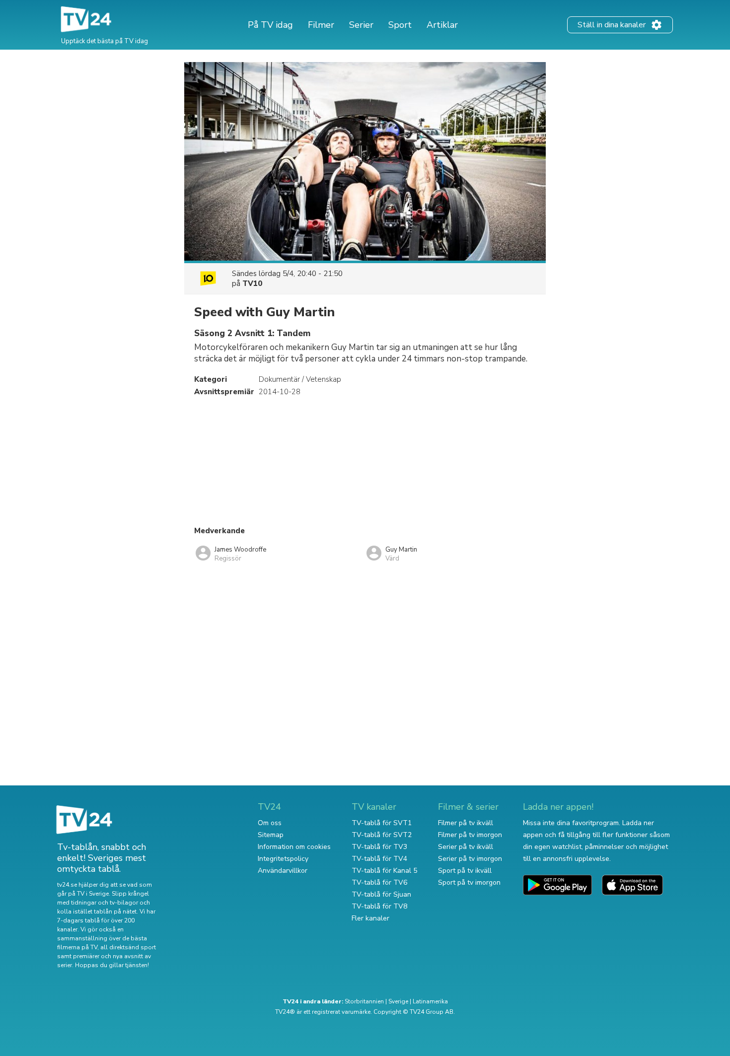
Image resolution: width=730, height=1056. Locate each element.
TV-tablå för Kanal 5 (384, 870)
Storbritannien (364, 1001)
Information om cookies (294, 846)
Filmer (321, 25)
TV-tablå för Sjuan (381, 894)
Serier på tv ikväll (465, 846)
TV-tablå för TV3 (379, 846)
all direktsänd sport (128, 947)
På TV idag (270, 25)
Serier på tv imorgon (470, 858)
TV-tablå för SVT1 (382, 823)
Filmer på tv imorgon (470, 835)
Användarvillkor (282, 870)
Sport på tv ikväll (465, 870)
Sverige (398, 1001)
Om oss (270, 823)
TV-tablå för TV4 (379, 858)
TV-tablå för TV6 (379, 882)
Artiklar (442, 25)
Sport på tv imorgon (469, 882)
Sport (400, 25)
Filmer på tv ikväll (465, 823)
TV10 (252, 283)
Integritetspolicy (283, 858)
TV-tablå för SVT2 (382, 835)
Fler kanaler (370, 918)
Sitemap (271, 835)
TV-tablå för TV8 (379, 906)
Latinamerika (430, 1001)
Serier (361, 25)
